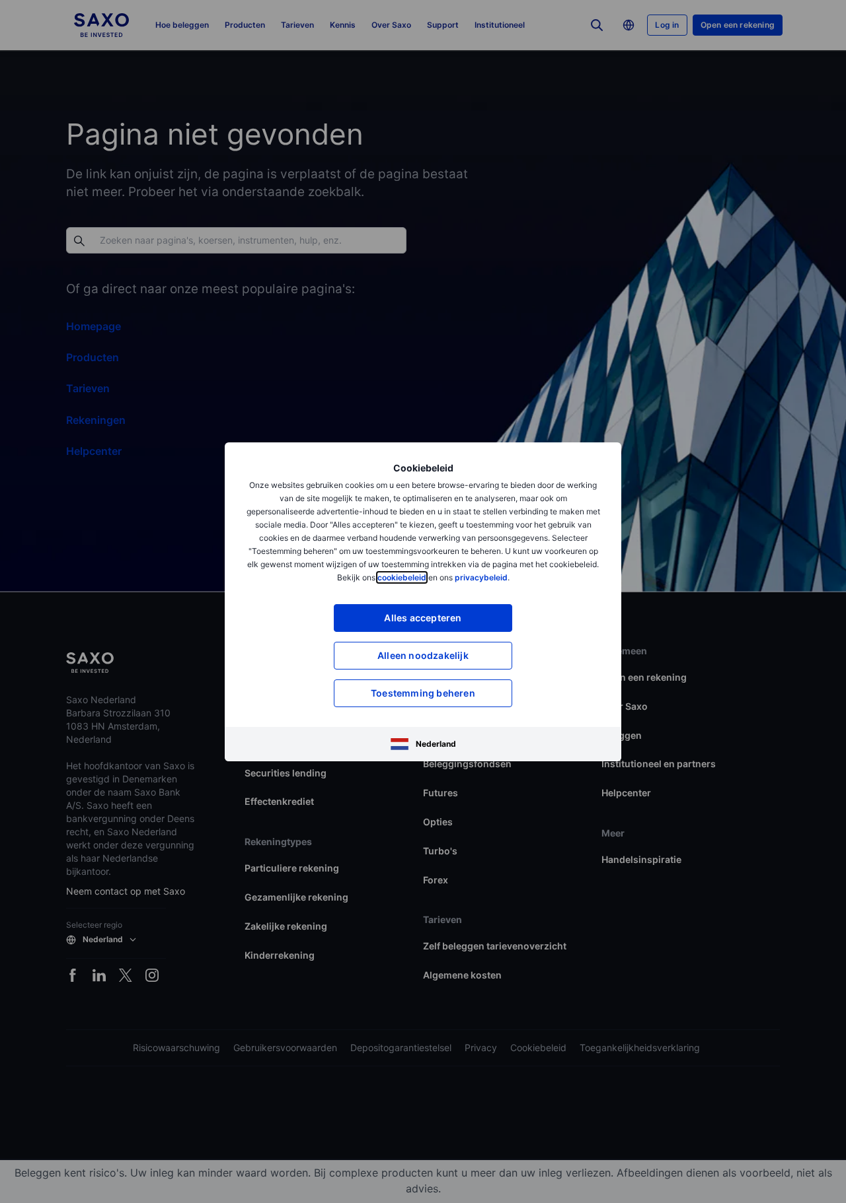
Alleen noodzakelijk (423, 655)
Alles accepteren (422, 617)
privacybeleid (481, 577)
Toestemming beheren (423, 693)
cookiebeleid (401, 577)
